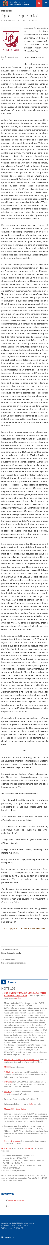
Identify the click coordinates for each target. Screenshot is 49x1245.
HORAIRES (6, 1148)
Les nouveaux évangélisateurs (13, 961)
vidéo (30, 1104)
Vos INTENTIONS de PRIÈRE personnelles (21, 1059)
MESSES (7, 1067)
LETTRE (7, 1091)
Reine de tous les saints (11, 951)
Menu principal (45, 3)
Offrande (8, 1082)
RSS (9, 1206)
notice (18, 998)
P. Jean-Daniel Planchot (26, 21)
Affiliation (8, 1072)
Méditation (6, 11)
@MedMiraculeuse (12, 1141)
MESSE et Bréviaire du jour (15, 1109)
